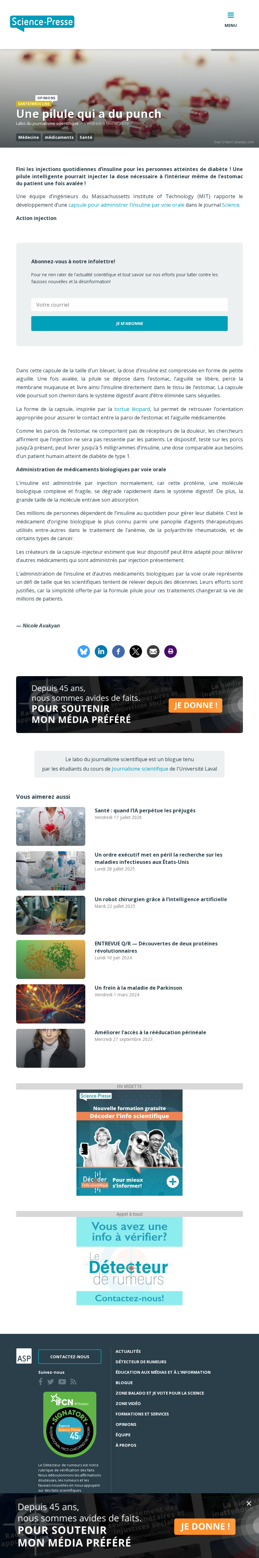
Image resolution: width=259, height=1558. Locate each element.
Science (230, 204)
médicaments (59, 137)
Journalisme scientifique (140, 768)
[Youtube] (63, 1382)
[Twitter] (52, 1382)
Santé (86, 137)
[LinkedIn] (101, 650)
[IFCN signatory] (69, 1424)
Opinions (126, 1424)
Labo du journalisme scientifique (47, 123)
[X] (136, 650)
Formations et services (142, 1414)
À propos (126, 1445)
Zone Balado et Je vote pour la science (160, 1393)
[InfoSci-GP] (129, 1142)
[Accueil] (47, 24)
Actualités (128, 1351)
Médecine (28, 137)
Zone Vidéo (128, 1403)
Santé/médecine (34, 103)
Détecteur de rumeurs (141, 1362)
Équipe (123, 1435)
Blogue (124, 1382)
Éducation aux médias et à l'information (163, 1372)
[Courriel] (153, 650)
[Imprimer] (170, 650)
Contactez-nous (69, 1356)
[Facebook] (118, 650)
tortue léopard (132, 409)
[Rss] (74, 1382)
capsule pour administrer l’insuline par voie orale (126, 204)
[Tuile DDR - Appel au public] (129, 1260)
